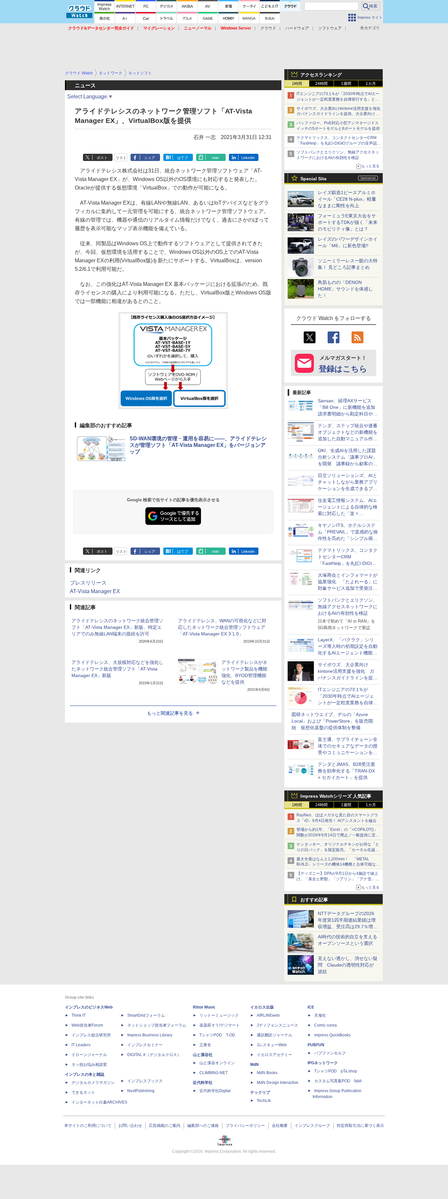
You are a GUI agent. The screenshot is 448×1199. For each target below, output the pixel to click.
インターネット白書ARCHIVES (99, 1102)
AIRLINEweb (268, 1015)
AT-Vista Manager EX (95, 591)
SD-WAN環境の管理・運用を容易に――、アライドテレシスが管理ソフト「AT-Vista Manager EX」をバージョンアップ (198, 445)
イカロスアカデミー (274, 1054)
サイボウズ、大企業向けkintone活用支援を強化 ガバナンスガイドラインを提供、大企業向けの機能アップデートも (340, 114)
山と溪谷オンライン (217, 1063)
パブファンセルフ (330, 1053)
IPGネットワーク (323, 1063)
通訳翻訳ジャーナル (274, 1035)
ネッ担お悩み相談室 (89, 1064)
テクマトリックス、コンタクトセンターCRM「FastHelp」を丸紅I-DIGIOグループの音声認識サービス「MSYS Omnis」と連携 (338, 143)
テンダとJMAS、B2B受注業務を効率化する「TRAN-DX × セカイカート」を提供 (346, 771)
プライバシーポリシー (245, 1125)
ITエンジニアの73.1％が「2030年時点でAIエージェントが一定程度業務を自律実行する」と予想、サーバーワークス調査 (337, 99)
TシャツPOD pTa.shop (335, 1071)
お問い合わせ (130, 1125)
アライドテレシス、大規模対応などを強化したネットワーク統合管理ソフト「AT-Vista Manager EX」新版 (117, 669)
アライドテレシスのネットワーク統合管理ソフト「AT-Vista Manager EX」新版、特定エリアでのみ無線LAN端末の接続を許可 (117, 627)
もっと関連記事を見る (170, 713)
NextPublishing (140, 1091)
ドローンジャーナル (89, 1054)
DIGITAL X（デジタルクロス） (154, 1054)
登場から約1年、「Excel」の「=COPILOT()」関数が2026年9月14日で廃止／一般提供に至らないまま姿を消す (337, 835)
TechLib (264, 1100)
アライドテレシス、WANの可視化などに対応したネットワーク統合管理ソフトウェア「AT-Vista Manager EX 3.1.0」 (222, 627)
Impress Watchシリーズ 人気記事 (335, 796)
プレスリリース (88, 583)
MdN (254, 1064)
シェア (149, 158)
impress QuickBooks (332, 1035)
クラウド (268, 28)
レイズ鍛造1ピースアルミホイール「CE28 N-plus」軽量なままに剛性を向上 (347, 199)
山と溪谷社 (203, 1054)
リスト (121, 158)
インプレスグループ (312, 1125)
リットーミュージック (219, 1015)
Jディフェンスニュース (277, 1025)
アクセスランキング (321, 74)
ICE (311, 1007)
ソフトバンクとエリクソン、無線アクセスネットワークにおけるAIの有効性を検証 (347, 606)
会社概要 (280, 1125)
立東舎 (205, 1045)
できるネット (83, 1092)
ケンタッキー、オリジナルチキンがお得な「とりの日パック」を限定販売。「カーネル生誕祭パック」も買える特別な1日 (337, 850)
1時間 (297, 83)
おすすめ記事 (314, 899)
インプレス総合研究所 (91, 1035)
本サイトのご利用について (88, 1125)
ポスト (102, 158)
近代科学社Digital (215, 1091)
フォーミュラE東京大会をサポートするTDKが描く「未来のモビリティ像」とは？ (347, 222)
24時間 (321, 83)
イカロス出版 (262, 1007)
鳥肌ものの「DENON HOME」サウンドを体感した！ (345, 289)
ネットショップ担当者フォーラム (156, 1025)
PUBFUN (316, 1045)
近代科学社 (203, 1082)
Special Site (313, 178)
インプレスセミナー (145, 1045)
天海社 (320, 1015)
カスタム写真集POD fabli (338, 1081)
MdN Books (267, 1072)
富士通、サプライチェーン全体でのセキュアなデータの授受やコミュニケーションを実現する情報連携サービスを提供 (347, 752)
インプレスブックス (145, 1081)
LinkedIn (248, 158)
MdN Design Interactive (277, 1082)
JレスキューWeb (272, 1045)
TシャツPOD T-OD (217, 1035)
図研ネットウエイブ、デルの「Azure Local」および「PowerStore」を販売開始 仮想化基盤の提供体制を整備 (332, 721)
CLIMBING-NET (213, 1072)
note (215, 158)
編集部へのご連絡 (203, 1125)
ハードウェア (297, 28)
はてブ (182, 158)
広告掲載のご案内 (164, 1125)
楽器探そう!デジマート (219, 1025)
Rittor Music (204, 1007)
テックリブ (260, 1092)
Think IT (78, 1015)
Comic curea (325, 1025)
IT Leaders (81, 1045)
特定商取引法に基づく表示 (360, 1125)
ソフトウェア (330, 28)
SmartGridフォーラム (146, 1015)
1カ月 (371, 83)
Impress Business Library (149, 1035)
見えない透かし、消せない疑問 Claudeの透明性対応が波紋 (347, 965)
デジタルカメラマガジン (93, 1082)
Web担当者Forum (87, 1025)
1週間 (346, 83)
